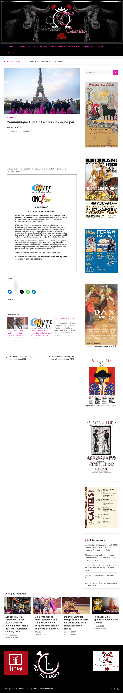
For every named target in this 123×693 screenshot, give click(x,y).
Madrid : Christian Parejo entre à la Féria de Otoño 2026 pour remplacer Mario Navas (101, 567)
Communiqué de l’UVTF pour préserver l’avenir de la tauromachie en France (41, 333)
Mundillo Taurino (29, 131)
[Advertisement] (42, 151)
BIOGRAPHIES (56, 47)
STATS (100, 47)
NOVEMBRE (11, 118)
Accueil (9, 47)
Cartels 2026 (23, 47)
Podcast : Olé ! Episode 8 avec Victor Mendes (106, 620)
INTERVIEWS (74, 47)
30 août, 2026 (10, 635)
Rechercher (115, 72)
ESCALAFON (39, 47)
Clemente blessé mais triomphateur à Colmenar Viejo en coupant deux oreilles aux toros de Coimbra (101, 557)
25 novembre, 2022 (14, 131)
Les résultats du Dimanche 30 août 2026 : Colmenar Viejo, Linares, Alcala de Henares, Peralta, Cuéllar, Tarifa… (101, 547)
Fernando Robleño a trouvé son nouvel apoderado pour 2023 (61, 357)
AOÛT (38, 611)
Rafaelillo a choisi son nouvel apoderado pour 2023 (21, 357)
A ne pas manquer (15, 593)
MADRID (74, 611)
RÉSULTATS (89, 47)
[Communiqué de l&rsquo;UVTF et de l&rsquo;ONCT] (66, 326)
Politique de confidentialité (43, 689)
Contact (9, 53)
